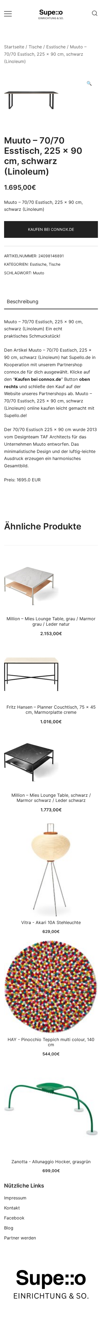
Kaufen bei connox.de (51, 229)
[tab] (51, 302)
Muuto (38, 273)
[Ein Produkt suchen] (94, 13)
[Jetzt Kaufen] (51, 870)
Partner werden (20, 1238)
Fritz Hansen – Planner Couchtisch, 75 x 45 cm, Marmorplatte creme (51, 709)
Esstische (56, 46)
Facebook (14, 1218)
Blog (8, 1228)
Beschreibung (22, 301)
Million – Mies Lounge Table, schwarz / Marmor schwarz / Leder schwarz (51, 797)
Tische (35, 46)
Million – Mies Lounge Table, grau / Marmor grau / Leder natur (51, 621)
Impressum (15, 1198)
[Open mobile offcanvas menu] (8, 13)
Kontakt (12, 1208)
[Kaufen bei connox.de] (51, 1109)
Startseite (14, 46)
